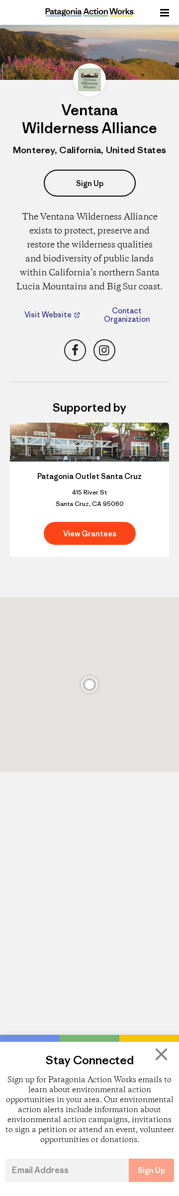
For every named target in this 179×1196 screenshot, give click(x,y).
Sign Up (89, 183)
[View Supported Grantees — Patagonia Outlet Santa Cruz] (89, 490)
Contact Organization (127, 314)
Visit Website (48, 314)
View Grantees (89, 533)
